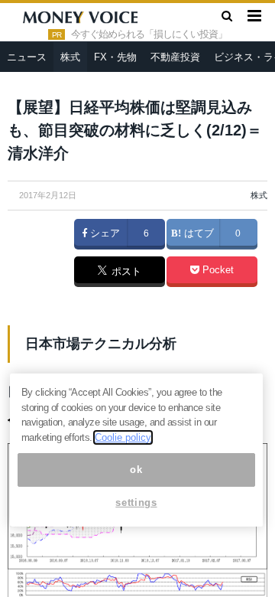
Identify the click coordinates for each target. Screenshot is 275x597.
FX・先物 (115, 57)
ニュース (27, 57)
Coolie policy (123, 437)
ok (136, 469)
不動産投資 (175, 57)
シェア (103, 233)
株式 (70, 57)
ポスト (124, 272)
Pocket (216, 270)
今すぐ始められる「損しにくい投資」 (149, 34)
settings (136, 502)
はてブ (197, 233)
